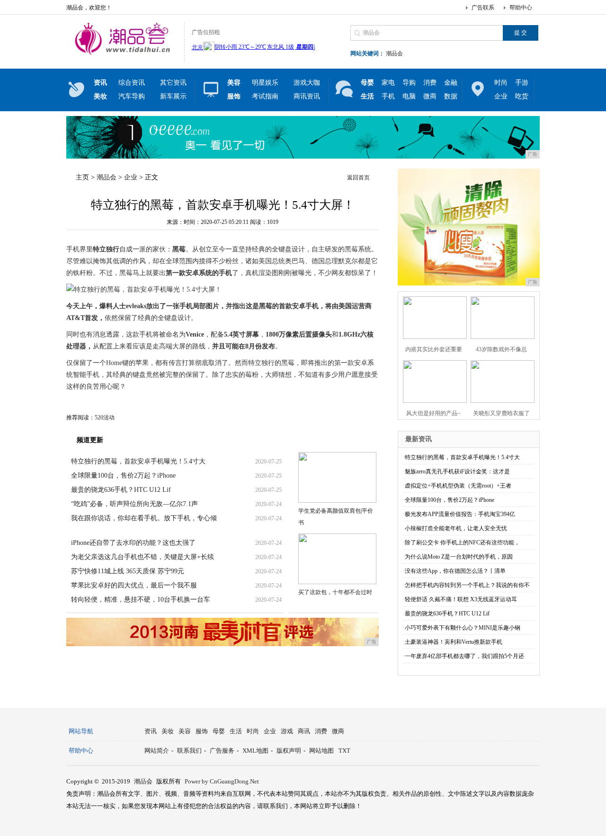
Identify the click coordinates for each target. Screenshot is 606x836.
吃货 (521, 96)
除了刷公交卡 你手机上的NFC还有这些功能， (462, 542)
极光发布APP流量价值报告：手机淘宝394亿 (460, 514)
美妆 (167, 731)
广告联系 (483, 7)
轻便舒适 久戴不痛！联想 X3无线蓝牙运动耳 (461, 599)
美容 (184, 731)
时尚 (501, 82)
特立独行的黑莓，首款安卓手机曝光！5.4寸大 (138, 461)
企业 (501, 96)
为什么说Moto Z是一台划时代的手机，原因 (459, 556)
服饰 (202, 731)
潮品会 (394, 53)
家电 (388, 82)
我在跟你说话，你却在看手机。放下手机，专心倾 (144, 518)
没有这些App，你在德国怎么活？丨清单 (455, 571)
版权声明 (288, 750)
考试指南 (265, 96)
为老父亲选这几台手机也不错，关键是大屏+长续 (142, 556)
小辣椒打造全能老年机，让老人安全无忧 (456, 528)
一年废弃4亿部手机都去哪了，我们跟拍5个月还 (464, 656)
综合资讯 (131, 82)
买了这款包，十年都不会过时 (335, 592)
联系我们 (189, 750)
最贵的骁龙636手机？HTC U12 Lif (121, 489)
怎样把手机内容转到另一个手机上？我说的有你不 (467, 585)
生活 (236, 731)
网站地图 (321, 750)
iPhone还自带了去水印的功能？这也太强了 (133, 542)
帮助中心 (520, 7)
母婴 (219, 731)
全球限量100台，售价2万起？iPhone (123, 475)
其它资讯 (173, 82)
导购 (409, 82)
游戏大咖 (307, 82)
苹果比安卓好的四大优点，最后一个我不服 (134, 585)
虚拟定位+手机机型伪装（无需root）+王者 (458, 485)
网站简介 (156, 750)
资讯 (150, 731)
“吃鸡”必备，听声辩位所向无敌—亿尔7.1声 (134, 503)
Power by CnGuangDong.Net (222, 781)
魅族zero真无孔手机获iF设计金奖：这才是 (457, 471)
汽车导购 (131, 96)
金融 (450, 82)
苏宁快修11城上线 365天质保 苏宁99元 (127, 571)
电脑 (409, 96)
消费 (430, 82)
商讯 (304, 731)
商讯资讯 (307, 96)
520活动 (105, 417)
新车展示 (173, 96)
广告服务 (222, 750)
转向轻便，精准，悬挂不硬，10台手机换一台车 (140, 599)
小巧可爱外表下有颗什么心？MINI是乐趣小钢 (462, 627)
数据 (450, 96)
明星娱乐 (265, 82)
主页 (82, 177)
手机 (388, 96)
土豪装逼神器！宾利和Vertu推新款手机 (453, 642)
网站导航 (81, 731)
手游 (521, 82)
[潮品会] (122, 54)
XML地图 (255, 750)
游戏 (287, 731)
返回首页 (358, 177)
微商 (430, 96)
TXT (344, 750)
